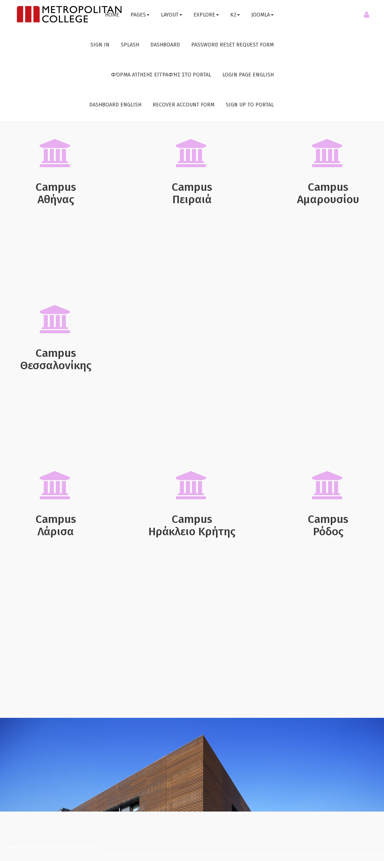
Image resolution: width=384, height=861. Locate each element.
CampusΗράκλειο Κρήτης (192, 525)
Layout (169, 15)
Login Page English (248, 75)
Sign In (100, 45)
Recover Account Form (183, 105)
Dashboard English (115, 105)
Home (112, 15)
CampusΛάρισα (56, 525)
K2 (233, 15)
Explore (204, 15)
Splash (130, 45)
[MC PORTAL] (69, 14)
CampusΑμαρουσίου (328, 193)
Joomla (260, 15)
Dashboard (165, 45)
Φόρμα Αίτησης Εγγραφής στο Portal (161, 75)
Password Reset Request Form (232, 45)
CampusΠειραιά (192, 193)
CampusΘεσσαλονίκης (56, 359)
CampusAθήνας (56, 193)
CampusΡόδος (328, 525)
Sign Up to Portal (250, 105)
